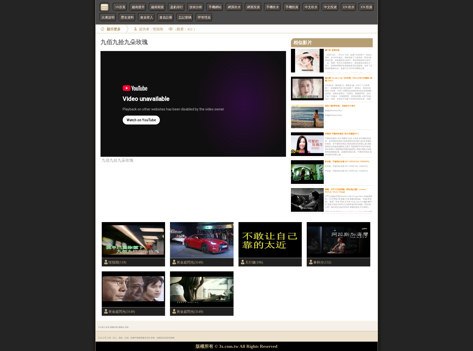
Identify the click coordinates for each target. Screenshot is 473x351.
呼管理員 (204, 17)
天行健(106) (254, 262)
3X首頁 (120, 7)
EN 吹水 (349, 7)
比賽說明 (108, 17)
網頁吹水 (234, 7)
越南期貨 (157, 7)
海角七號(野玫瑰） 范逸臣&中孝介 (340, 106)
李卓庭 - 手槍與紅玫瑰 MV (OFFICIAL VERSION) (347, 161)
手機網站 (215, 7)
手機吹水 (272, 7)
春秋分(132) (322, 262)
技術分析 (195, 7)
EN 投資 (366, 7)
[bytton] (104, 7)
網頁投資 (253, 7)
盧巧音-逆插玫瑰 (332, 50)
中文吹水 (311, 7)
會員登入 (146, 17)
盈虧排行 (176, 7)
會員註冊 (165, 17)
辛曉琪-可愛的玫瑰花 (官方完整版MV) (342, 134)
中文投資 (330, 7)
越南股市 (138, 7)
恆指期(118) (117, 262)
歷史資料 (127, 17)
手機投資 (292, 7)
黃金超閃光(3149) (190, 262)
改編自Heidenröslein (333, 110)
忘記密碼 (185, 17)
